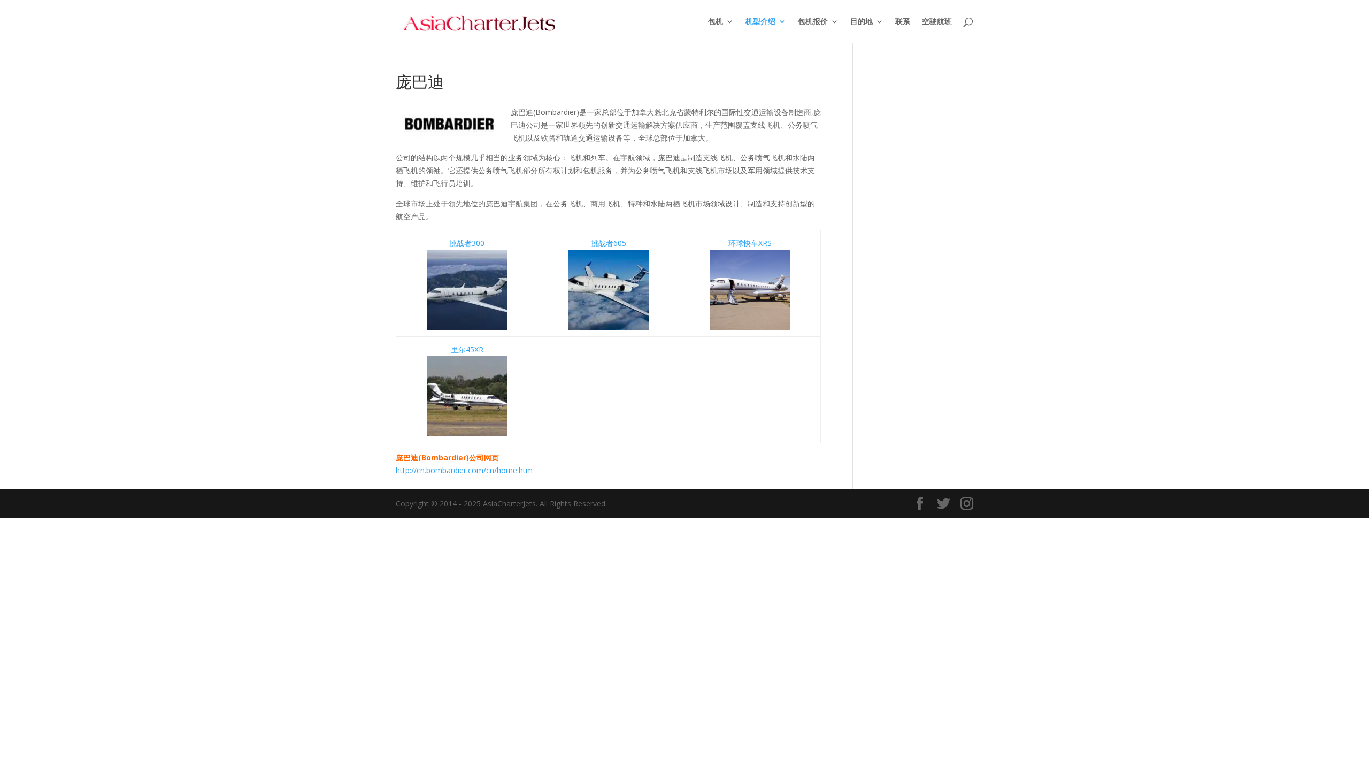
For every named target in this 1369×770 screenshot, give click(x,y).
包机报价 (813, 22)
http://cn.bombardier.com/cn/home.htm (464, 470)
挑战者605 (608, 243)
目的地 (861, 22)
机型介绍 (760, 22)
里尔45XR (467, 349)
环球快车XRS (750, 243)
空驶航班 (937, 22)
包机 (715, 22)
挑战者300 (466, 243)
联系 (902, 22)
